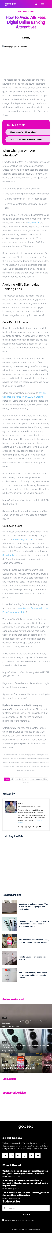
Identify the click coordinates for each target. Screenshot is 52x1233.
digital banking (36, 779)
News (4, 1018)
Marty (27, 37)
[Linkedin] (26, 826)
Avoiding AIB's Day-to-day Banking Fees (26, 139)
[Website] (37, 826)
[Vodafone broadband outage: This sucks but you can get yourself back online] (9, 907)
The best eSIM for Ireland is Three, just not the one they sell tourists (25, 1194)
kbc (45, 779)
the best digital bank (22, 539)
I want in (26, 1215)
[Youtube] (40, 826)
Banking (18, 779)
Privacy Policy (30, 1220)
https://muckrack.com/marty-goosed (29, 807)
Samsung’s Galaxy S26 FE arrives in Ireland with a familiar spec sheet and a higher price (34, 923)
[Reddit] (29, 826)
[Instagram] (22, 826)
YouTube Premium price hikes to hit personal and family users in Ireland (33, 975)
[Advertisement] (26, 867)
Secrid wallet (8, 555)
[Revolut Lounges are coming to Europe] (9, 958)
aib (12, 779)
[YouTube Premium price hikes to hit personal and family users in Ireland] (9, 975)
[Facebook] (19, 826)
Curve (26, 779)
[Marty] (11, 814)
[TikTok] (33, 826)
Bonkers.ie (33, 222)
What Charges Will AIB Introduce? (23, 132)
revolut (26, 783)
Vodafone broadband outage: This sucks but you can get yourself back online (33, 906)
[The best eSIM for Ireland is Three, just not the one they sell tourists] (9, 941)
